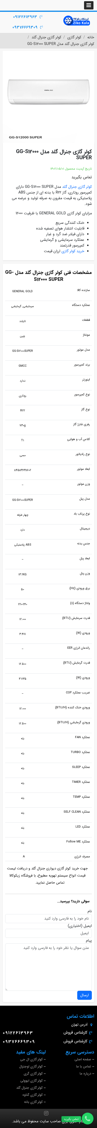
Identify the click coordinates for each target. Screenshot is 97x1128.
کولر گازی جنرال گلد (77, 187)
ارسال (84, 995)
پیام (89, 940)
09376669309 (25, 27)
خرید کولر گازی (72, 251)
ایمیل (88, 926)
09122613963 (25, 17)
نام (90, 911)
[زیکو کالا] (77, 20)
